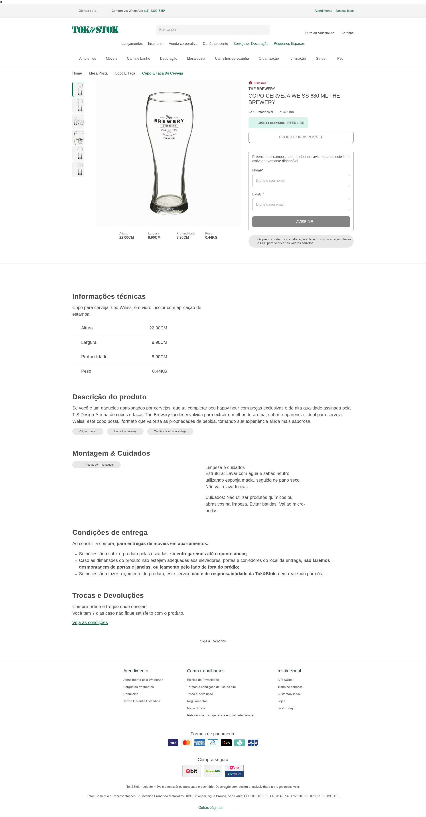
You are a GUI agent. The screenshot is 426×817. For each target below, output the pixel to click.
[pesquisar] (264, 29)
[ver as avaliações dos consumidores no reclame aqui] (213, 771)
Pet (340, 58)
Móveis (111, 58)
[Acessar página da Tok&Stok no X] (231, 650)
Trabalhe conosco (290, 687)
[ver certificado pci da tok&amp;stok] (234, 771)
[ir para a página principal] (95, 29)
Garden (321, 58)
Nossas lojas (345, 10)
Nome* (257, 170)
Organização (269, 58)
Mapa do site (196, 708)
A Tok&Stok (285, 679)
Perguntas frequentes (138, 687)
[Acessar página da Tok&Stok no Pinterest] (219, 650)
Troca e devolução (200, 694)
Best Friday (286, 708)
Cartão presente (215, 43)
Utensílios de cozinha (232, 58)
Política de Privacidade (203, 679)
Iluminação (297, 58)
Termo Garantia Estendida (141, 701)
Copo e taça (125, 73)
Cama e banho (138, 58)
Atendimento (323, 10)
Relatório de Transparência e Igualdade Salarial (220, 715)
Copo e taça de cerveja (162, 73)
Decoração (168, 58)
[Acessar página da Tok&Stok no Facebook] (194, 650)
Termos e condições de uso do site (211, 687)
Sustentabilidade (289, 694)
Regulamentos (197, 701)
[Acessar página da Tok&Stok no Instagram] (206, 650)
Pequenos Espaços (289, 43)
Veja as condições (90, 622)
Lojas (281, 701)
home (77, 73)
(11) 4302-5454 (155, 10)
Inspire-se (156, 43)
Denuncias (130, 694)
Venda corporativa (183, 43)
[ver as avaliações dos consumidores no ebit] (191, 771)
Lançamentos (132, 43)
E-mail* (258, 194)
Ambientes (87, 58)
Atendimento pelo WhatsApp (143, 679)
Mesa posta (196, 58)
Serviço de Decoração (250, 43)
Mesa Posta (98, 73)
